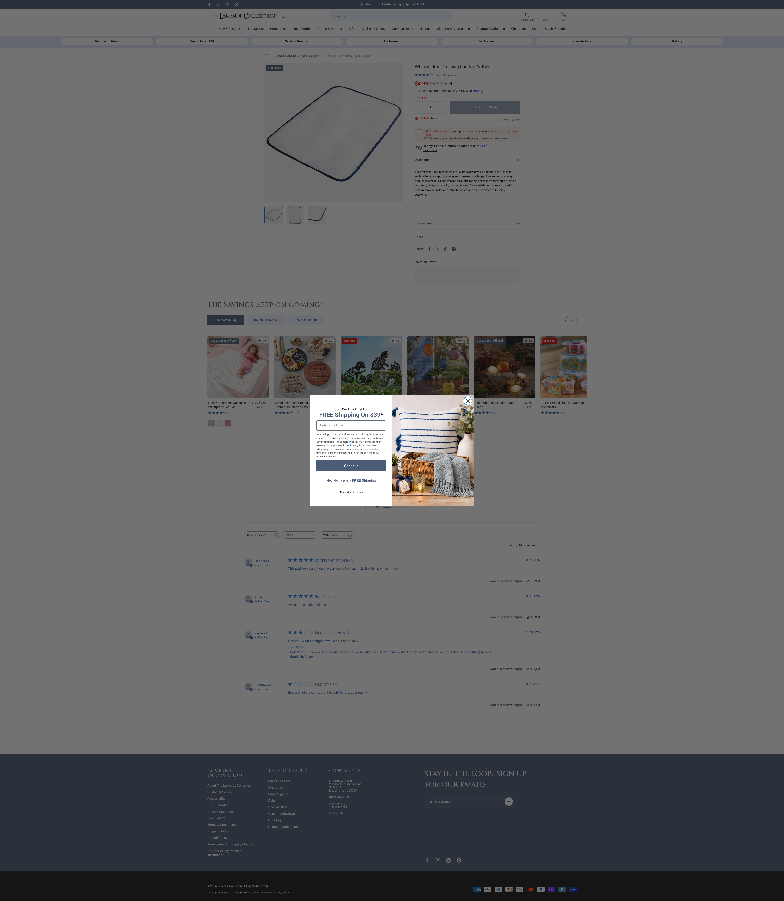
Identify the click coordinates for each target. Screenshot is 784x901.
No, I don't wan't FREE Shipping (351, 480)
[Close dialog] (468, 401)
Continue (351, 466)
